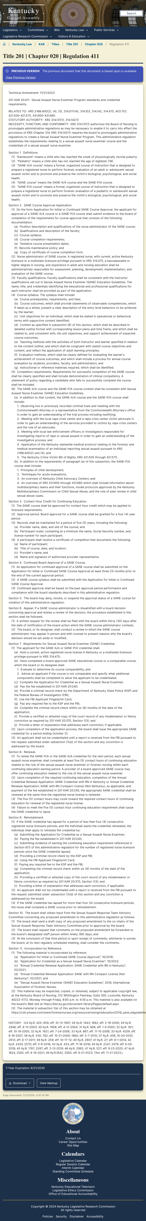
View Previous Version (21, 77)
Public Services (105, 30)
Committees (36, 30)
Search (131, 13)
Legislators (11, 30)
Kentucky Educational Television (73, 1186)
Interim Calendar (73, 1168)
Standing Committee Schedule (73, 1171)
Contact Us (73, 1138)
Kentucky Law (75, 30)
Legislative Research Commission (26, 36)
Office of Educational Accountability (73, 1194)
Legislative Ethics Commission (73, 1190)
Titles (55, 44)
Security (61, 1216)
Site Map (73, 1145)
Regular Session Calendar (73, 1164)
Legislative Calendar (73, 1160)
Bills (57, 30)
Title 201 (72, 44)
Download (20, 1083)
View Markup (49, 1083)
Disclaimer (77, 1216)
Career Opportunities (73, 1142)
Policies (48, 1216)
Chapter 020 (94, 44)
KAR (42, 44)
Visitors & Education (72, 36)
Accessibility (95, 1216)
